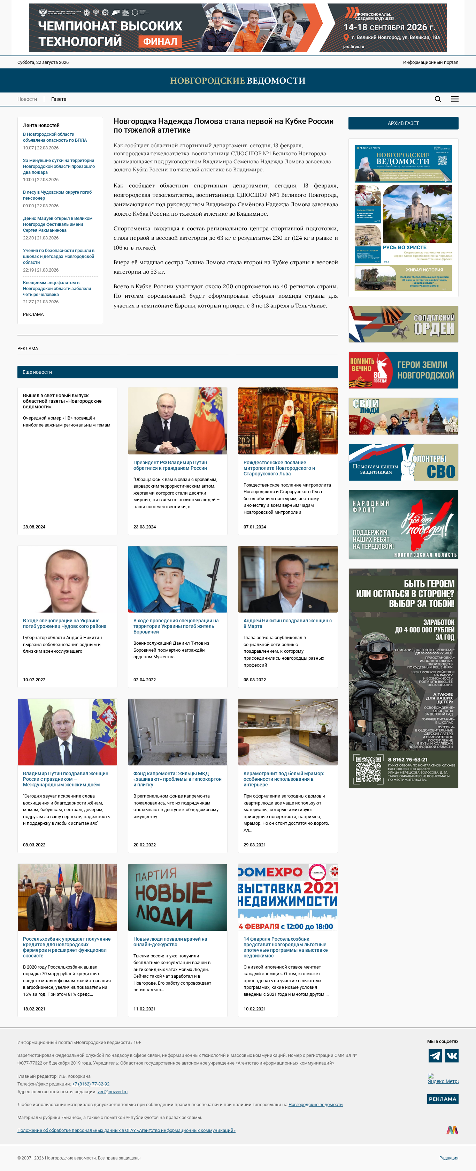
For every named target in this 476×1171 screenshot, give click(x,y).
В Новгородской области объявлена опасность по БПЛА (55, 137)
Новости (27, 99)
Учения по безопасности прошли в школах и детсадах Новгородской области (58, 256)
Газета (59, 99)
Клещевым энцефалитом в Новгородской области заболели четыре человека (57, 288)
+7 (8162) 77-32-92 (90, 1084)
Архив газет (403, 123)
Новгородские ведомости (316, 1104)
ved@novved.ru (113, 1091)
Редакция (449, 1158)
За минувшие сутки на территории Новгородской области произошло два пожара (59, 166)
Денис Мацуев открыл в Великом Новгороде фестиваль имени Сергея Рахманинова (58, 224)
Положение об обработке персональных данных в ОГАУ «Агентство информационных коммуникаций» (126, 1130)
